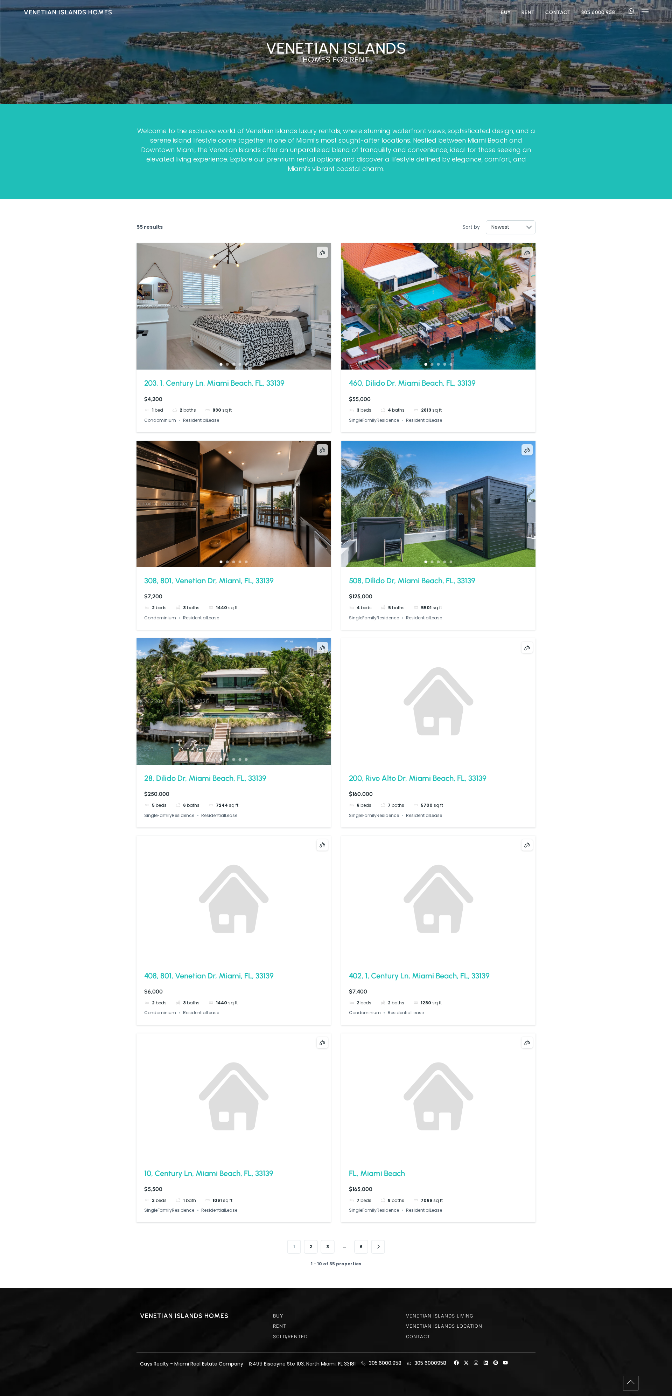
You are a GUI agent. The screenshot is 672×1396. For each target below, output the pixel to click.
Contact (558, 12)
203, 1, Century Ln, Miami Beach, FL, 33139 (214, 383)
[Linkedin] (486, 1363)
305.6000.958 (598, 12)
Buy (506, 12)
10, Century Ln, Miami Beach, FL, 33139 (208, 1173)
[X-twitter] (466, 1363)
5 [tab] (246, 364)
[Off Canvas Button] (645, 11)
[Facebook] (456, 1363)
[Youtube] (505, 1363)
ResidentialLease (201, 420)
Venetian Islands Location (444, 1326)
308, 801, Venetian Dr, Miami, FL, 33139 (209, 580)
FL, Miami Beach (377, 1173)
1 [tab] (221, 364)
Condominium (160, 420)
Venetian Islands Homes (68, 12)
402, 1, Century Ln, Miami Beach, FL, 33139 (419, 976)
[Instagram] (476, 1363)
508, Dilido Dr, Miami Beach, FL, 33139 (412, 580)
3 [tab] (233, 364)
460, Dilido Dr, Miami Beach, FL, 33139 (412, 383)
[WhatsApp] (631, 11)
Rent (528, 12)
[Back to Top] (631, 1382)
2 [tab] (227, 364)
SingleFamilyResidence (374, 420)
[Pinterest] (495, 1363)
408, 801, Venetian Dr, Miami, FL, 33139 (209, 976)
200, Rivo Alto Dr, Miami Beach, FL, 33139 (417, 778)
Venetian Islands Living (440, 1316)
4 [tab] (240, 364)
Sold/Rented (290, 1336)
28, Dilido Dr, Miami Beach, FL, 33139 (205, 778)
